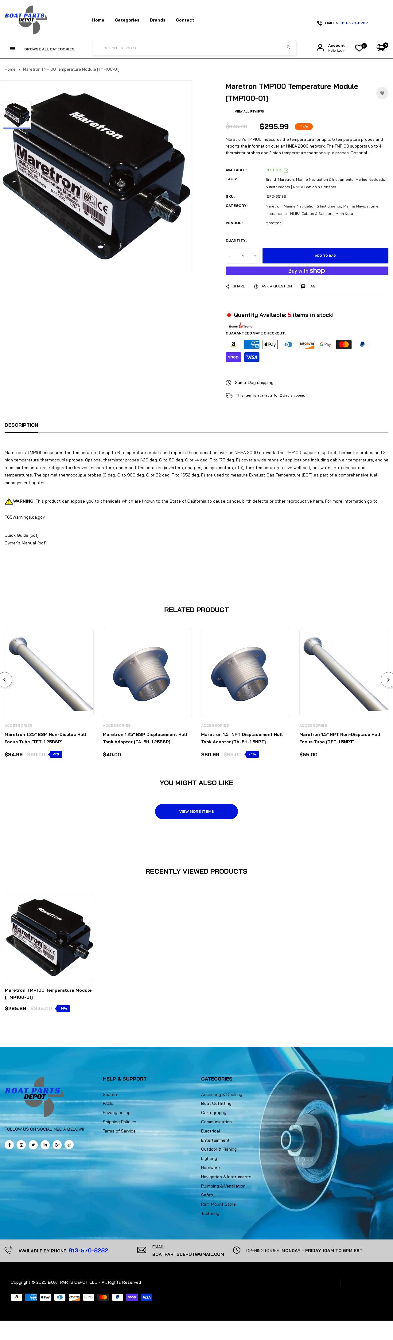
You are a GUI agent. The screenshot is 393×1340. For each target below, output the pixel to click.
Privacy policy (116, 1112)
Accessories (19, 725)
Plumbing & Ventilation (223, 1186)
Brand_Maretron (280, 179)
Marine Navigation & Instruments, (313, 206)
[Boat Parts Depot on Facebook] (9, 1144)
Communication (216, 1122)
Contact (185, 20)
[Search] (288, 47)
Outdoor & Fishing (219, 1149)
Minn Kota (344, 213)
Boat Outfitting (216, 1103)
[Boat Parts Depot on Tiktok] (69, 1144)
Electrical (210, 1131)
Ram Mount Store (218, 1204)
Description (21, 425)
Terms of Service (119, 1131)
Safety (208, 1195)
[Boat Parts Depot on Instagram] (21, 1144)
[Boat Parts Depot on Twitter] (33, 1144)
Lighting (209, 1158)
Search (110, 1094)
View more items (196, 811)
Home (98, 20)
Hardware (210, 1167)
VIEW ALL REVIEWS (249, 111)
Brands (157, 20)
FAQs (108, 1103)
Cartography (213, 1112)
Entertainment (215, 1140)
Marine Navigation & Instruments (324, 179)
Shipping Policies (119, 1122)
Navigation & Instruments (226, 1177)
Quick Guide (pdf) (22, 535)
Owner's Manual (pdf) (26, 543)
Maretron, (274, 206)
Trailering (210, 1213)
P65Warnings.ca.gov (25, 517)
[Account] (320, 48)
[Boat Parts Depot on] (45, 1144)
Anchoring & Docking (221, 1094)
